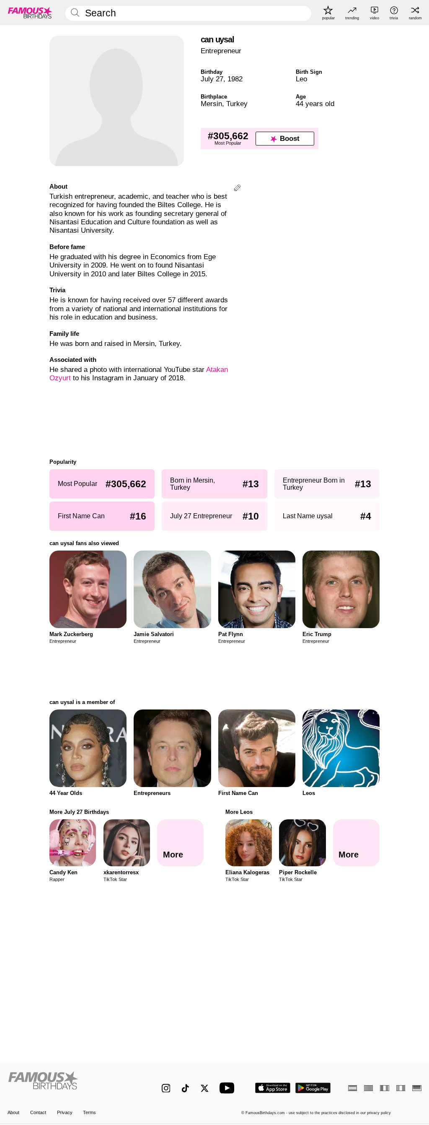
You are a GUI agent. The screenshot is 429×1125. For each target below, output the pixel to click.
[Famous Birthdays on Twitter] (204, 1088)
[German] (416, 1088)
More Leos (239, 812)
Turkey (237, 104)
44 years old (315, 104)
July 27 (212, 79)
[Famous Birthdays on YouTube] (229, 1088)
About (13, 1112)
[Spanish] (352, 1088)
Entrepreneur (221, 51)
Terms (89, 1112)
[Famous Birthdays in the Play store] (313, 1088)
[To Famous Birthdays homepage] (30, 12)
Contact (38, 1112)
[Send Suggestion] (237, 189)
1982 (235, 79)
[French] (384, 1088)
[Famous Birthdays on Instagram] (166, 1088)
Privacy (64, 1112)
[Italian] (400, 1088)
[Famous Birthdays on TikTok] (185, 1088)
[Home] (72, 1083)
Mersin (211, 104)
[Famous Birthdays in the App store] (272, 1088)
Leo (301, 79)
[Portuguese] (368, 1088)
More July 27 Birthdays (79, 812)
